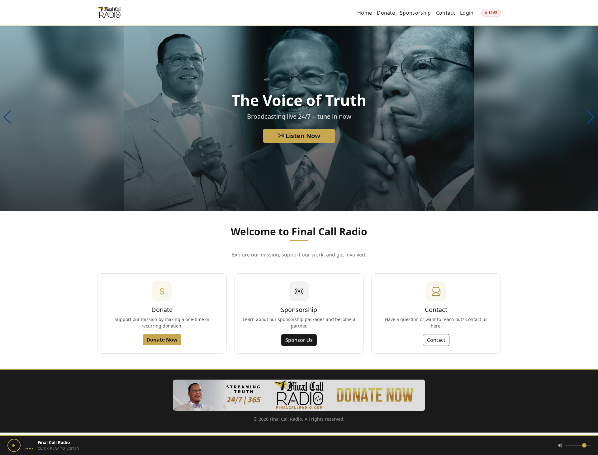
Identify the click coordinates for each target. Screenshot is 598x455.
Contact (445, 12)
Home (364, 12)
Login (467, 12)
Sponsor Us (299, 340)
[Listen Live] (14, 445)
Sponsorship (415, 12)
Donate (386, 12)
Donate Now (162, 339)
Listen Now (302, 136)
